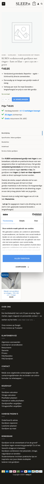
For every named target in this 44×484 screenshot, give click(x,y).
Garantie (5, 350)
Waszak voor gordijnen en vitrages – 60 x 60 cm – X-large (11, 293)
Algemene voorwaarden (11, 342)
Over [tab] (36, 221)
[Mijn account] (38, 3)
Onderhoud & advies (10, 420)
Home (4, 55)
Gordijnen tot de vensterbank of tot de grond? (19, 443)
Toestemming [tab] (8, 221)
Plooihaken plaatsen (9, 398)
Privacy (4, 353)
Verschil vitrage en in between (13, 448)
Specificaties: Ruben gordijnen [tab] (11, 137)
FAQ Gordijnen (7, 358)
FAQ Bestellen (7, 356)
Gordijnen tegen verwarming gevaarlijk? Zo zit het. (21, 445)
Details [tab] (22, 221)
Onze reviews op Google (11, 325)
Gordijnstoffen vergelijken (12, 403)
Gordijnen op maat (9, 428)
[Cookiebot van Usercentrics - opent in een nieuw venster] (32, 214)
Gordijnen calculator (10, 392)
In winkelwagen (20, 99)
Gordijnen (12, 55)
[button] (3, 4)
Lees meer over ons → (26, 320)
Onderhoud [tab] (5, 146)
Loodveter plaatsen (9, 426)
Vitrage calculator (9, 395)
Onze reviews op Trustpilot (12, 328)
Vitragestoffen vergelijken (12, 406)
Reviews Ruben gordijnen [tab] (10, 151)
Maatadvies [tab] (5, 142)
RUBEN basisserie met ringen (28, 55)
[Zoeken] (41, 4)
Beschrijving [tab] (6, 133)
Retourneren (6, 347)
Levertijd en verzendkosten (12, 345)
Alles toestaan (21, 258)
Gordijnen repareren (10, 423)
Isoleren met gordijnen (10, 462)
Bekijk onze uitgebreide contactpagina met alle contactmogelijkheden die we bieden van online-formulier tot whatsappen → (21, 375)
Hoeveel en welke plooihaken (13, 401)
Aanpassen (21, 267)
